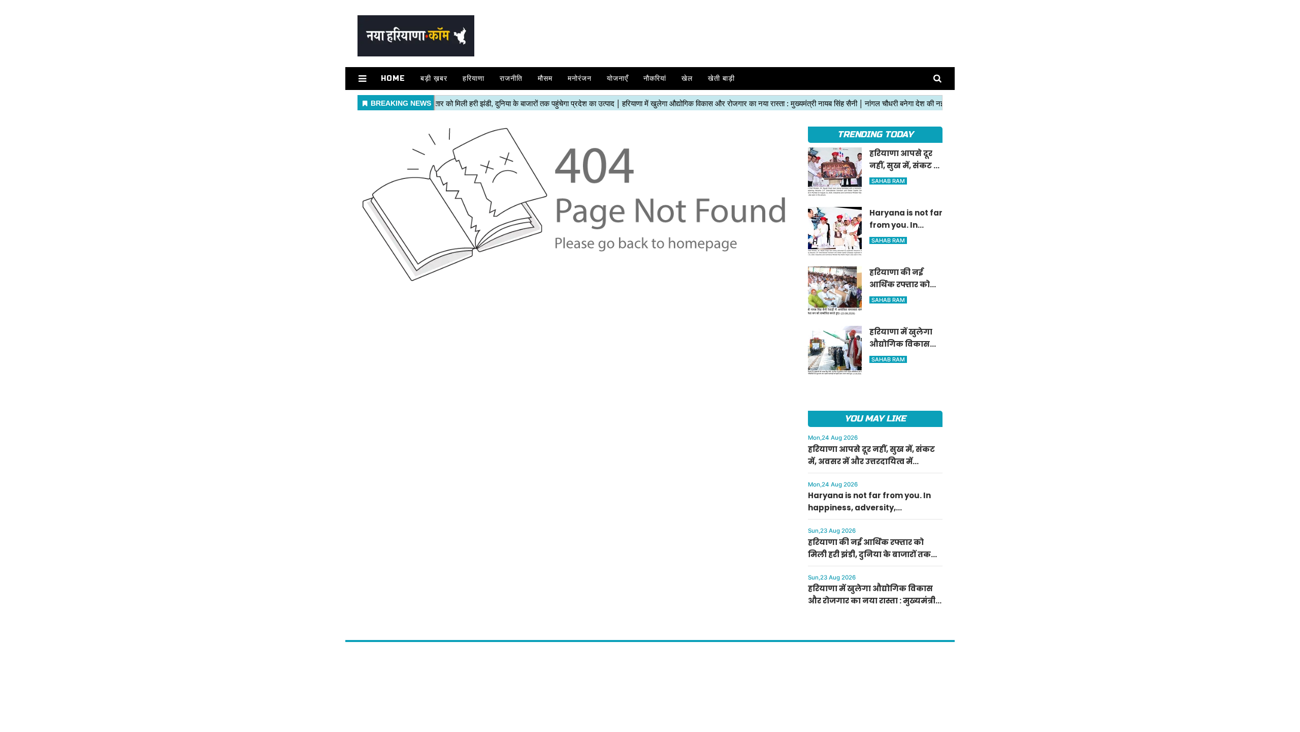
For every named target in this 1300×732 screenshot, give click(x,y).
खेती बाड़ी (721, 78)
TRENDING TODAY (875, 134)
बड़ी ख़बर (433, 78)
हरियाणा (473, 78)
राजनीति (511, 78)
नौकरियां (654, 78)
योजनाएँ (617, 78)
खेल (687, 78)
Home (393, 78)
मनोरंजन (580, 78)
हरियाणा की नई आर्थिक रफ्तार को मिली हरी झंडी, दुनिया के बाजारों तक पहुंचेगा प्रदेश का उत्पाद (869, 554)
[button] (362, 78)
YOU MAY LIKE (875, 418)
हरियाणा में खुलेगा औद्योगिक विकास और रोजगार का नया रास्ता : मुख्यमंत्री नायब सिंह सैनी (871, 600)
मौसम (545, 78)
